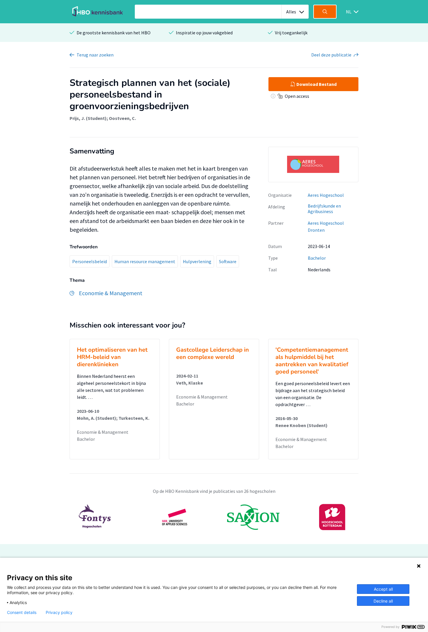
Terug (95, 54)
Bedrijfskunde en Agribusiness (324, 208)
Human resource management (144, 261)
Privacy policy (59, 612)
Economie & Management (102, 432)
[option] (214, 517)
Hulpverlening (197, 261)
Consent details (21, 612)
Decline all (383, 601)
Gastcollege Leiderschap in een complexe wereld (212, 353)
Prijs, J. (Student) (88, 118)
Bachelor (317, 258)
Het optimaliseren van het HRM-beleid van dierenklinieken (112, 357)
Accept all (383, 589)
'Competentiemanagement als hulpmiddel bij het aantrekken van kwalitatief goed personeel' (311, 361)
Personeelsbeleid (89, 261)
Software (227, 261)
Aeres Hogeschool (326, 195)
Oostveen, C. (122, 118)
